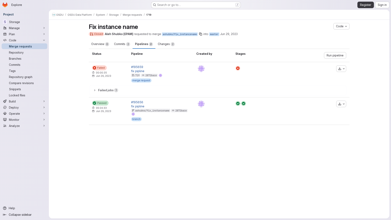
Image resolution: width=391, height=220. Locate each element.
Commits (121, 44)
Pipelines (143, 44)
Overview (99, 44)
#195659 (137, 67)
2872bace (151, 75)
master (214, 34)
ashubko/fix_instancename (180, 34)
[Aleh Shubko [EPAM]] (201, 68)
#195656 (137, 102)
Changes (166, 44)
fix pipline (137, 71)
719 (137, 75)
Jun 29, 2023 (229, 34)
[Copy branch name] (200, 34)
